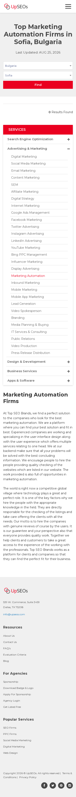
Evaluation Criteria (14, 654)
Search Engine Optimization (30, 139)
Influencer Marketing (26, 262)
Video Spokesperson (26, 311)
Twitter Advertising (25, 227)
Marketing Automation (28, 276)
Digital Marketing (24, 156)
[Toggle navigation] (68, 6)
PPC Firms (9, 733)
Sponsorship (10, 681)
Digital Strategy (22, 198)
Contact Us (10, 642)
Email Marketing (23, 171)
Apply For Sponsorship (17, 694)
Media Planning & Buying (30, 325)
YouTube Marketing (25, 248)
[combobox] (38, 66)
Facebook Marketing (26, 220)
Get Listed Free (12, 706)
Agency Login (11, 700)
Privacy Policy (28, 777)
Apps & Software (21, 380)
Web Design (10, 752)
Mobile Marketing (24, 290)
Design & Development (26, 362)
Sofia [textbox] (8, 75)
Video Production (24, 346)
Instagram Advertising (27, 234)
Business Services (22, 371)
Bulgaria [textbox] (10, 65)
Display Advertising (25, 269)
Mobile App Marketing (27, 297)
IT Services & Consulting (29, 332)
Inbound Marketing (25, 283)
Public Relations (23, 339)
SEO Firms (9, 727)
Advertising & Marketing (27, 149)
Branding (17, 318)
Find (38, 85)
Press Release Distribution (30, 353)
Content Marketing (25, 177)
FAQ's (7, 648)
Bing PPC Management (29, 255)
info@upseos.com (14, 614)
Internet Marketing (25, 206)
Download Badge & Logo (18, 688)
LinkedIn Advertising (26, 241)
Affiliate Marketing (24, 192)
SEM (14, 185)
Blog (6, 660)
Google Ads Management (30, 213)
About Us (9, 635)
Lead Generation (23, 304)
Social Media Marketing (28, 163)
